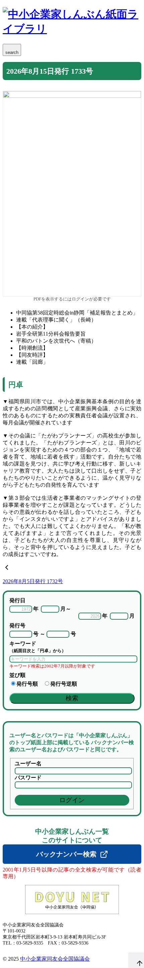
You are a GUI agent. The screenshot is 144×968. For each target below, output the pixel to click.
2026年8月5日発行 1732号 (33, 581)
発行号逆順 (63, 684)
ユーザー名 (28, 763)
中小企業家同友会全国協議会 (55, 959)
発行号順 (27, 684)
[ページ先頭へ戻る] (136, 960)
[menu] (12, 50)
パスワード (28, 777)
